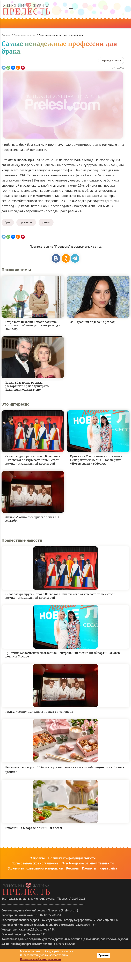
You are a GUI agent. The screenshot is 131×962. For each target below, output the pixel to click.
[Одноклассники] (18, 68)
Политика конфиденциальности (72, 858)
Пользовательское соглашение (34, 863)
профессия (26, 222)
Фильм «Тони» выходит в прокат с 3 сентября (32, 518)
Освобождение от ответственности (88, 863)
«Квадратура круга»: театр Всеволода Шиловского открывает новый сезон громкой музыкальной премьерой (32, 460)
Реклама (72, 868)
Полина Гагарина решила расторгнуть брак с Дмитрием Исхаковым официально (27, 386)
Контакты (89, 868)
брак (7, 222)
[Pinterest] (23, 68)
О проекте (37, 858)
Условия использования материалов (35, 868)
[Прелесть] (26, 3)
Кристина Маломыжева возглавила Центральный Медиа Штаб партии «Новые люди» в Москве (96, 460)
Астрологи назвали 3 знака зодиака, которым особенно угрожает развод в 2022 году (32, 325)
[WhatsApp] (8, 68)
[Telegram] (4, 68)
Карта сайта (108, 868)
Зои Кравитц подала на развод (92, 322)
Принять (103, 955)
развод (46, 222)
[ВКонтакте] (13, 68)
